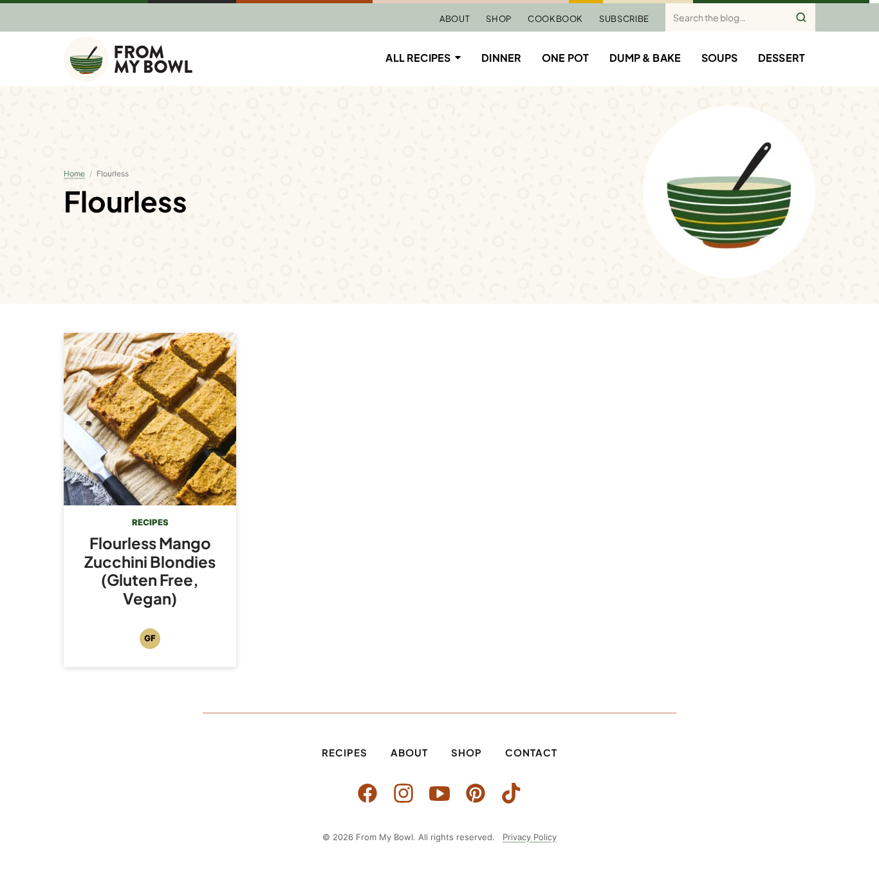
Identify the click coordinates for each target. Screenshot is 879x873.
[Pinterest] (475, 793)
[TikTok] (511, 793)
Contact (531, 752)
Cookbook (555, 19)
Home (74, 173)
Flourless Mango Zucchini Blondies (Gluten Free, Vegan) (150, 570)
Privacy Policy (530, 837)
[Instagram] (403, 793)
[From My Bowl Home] (128, 59)
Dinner (501, 57)
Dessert (781, 57)
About (454, 19)
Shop (499, 19)
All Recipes (417, 57)
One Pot (565, 57)
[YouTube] (439, 793)
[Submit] (801, 17)
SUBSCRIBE (624, 19)
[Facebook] (367, 793)
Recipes (344, 752)
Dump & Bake (645, 57)
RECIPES (150, 522)
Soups (719, 57)
